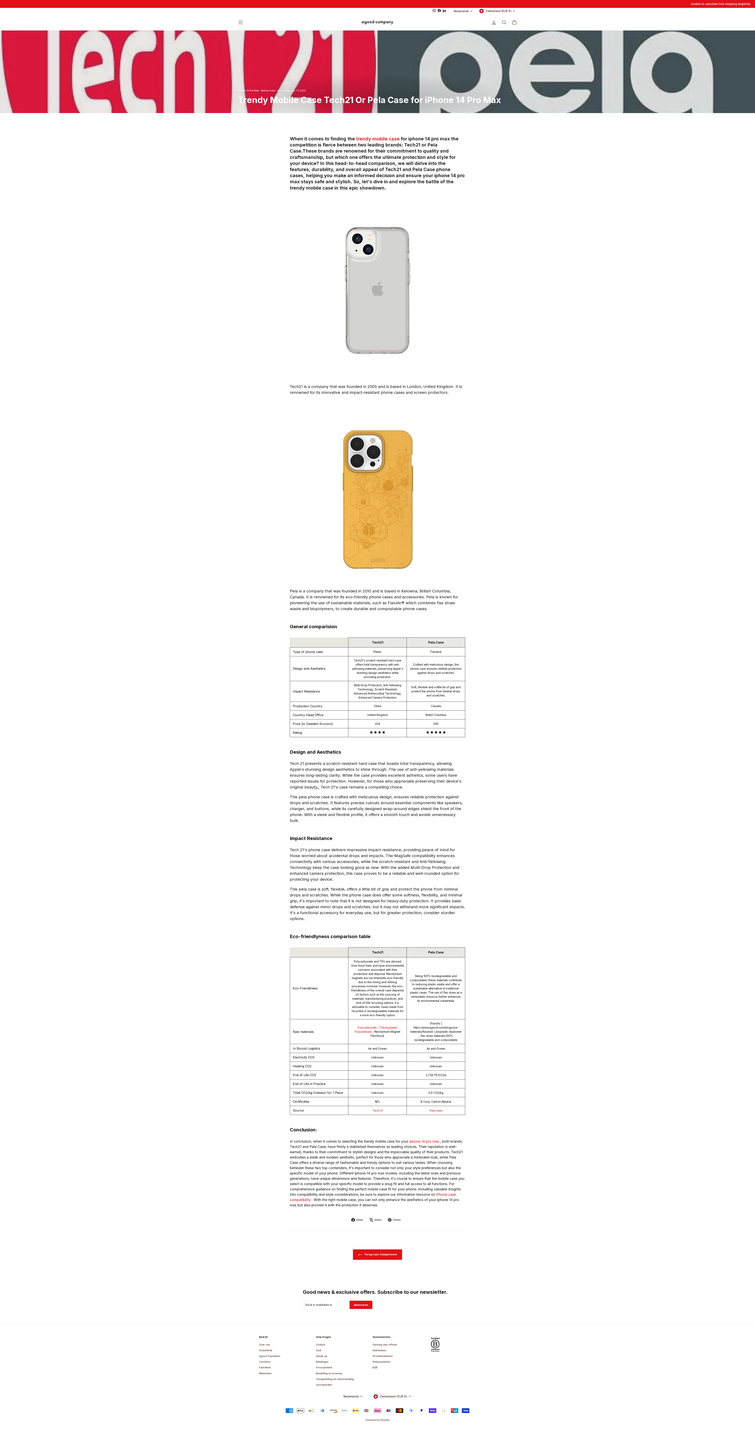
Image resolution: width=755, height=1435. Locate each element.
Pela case (436, 1110)
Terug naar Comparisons (380, 1254)
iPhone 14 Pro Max (248, 90)
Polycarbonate (368, 1027)
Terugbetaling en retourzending (335, 1379)
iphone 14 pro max (424, 1141)
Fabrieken (265, 1367)
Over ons (264, 1344)
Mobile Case (268, 90)
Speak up (321, 1356)
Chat (318, 1350)
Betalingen (322, 1361)
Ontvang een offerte (385, 1344)
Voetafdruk (265, 1350)
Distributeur (379, 1350)
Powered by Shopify (377, 1419)
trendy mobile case (378, 139)
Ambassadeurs (381, 1361)
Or (278, 90)
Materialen (265, 1373)
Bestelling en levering (329, 1373)
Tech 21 (378, 1110)
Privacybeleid (324, 1367)
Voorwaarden (324, 1384)
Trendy (286, 90)
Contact (320, 1344)
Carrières (264, 1361)
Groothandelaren (383, 1356)
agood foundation (269, 1356)
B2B (375, 1367)
